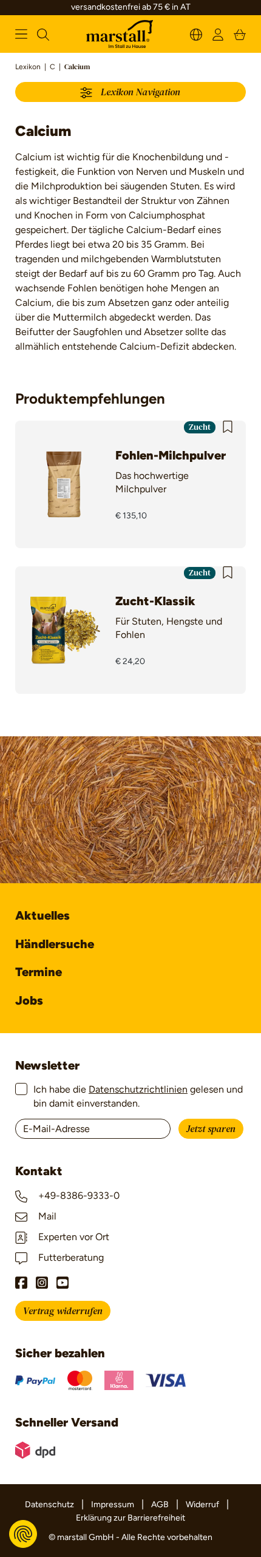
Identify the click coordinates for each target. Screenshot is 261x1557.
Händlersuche (54, 944)
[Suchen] (43, 33)
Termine (38, 972)
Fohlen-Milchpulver (170, 455)
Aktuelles (42, 915)
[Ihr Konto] (218, 33)
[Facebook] (21, 1283)
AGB (160, 1504)
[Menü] (21, 34)
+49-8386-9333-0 (78, 1195)
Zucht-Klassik (155, 601)
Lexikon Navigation (138, 92)
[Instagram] (42, 1283)
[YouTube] (62, 1283)
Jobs (29, 1000)
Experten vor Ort (72, 1237)
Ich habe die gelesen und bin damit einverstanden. (138, 1096)
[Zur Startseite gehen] (119, 34)
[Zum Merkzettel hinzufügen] (228, 427)
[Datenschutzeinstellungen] (23, 1534)
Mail (46, 1216)
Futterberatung (70, 1257)
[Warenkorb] (240, 33)
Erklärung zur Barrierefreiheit (130, 1518)
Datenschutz (49, 1504)
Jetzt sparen (211, 1129)
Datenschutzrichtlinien (138, 1089)
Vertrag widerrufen (63, 1311)
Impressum (112, 1504)
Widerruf (202, 1504)
